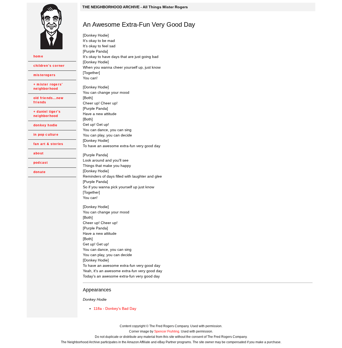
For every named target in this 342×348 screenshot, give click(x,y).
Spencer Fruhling (166, 331)
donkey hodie (45, 125)
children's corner (49, 66)
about (38, 153)
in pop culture (46, 134)
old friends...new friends (48, 100)
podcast (40, 163)
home (38, 56)
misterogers (44, 75)
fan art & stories (48, 144)
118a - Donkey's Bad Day (115, 308)
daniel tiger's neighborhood (47, 114)
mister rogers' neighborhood (48, 87)
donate (39, 172)
